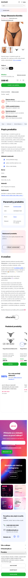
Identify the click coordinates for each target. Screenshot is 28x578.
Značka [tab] (18, 124)
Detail (11, 364)
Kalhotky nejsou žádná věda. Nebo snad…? (12, 195)
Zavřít (9, 92)
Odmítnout (13, 570)
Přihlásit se (7, 451)
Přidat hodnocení (13, 247)
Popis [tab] (3, 124)
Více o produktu (17, 60)
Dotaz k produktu (5, 92)
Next (22, 344)
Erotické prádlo (17, 206)
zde (10, 561)
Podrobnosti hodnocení (7, 20)
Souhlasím (13, 574)
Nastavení (13, 565)
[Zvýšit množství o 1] (23, 80)
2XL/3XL (12, 343)
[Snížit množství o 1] (18, 80)
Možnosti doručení (21, 75)
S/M (8, 343)
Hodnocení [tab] (9, 124)
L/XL (4, 343)
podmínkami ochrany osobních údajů (11, 447)
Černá (15, 216)
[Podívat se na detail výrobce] (8, 94)
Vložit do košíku (13, 85)
